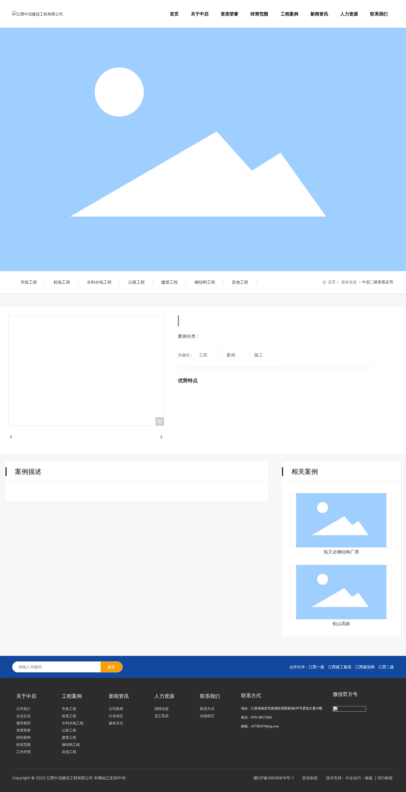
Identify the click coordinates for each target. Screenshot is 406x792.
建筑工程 (169, 282)
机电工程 (62, 282)
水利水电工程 (99, 282)
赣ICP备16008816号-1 (274, 777)
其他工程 (240, 282)
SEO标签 (385, 777)
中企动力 (353, 777)
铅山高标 (341, 623)
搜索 (111, 666)
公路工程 (136, 282)
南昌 (369, 777)
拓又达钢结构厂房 (341, 552)
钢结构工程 (204, 282)
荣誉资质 (349, 282)
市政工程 (28, 282)
